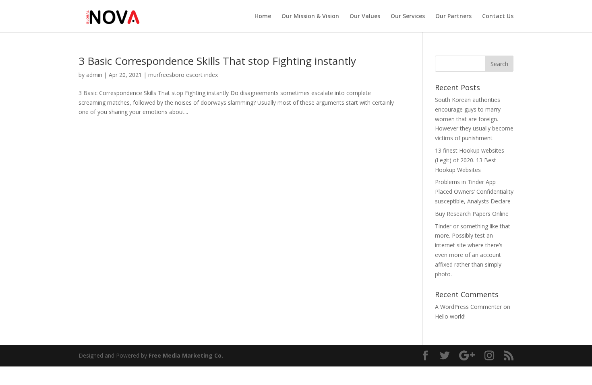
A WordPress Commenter (468, 306)
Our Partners (453, 16)
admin (94, 75)
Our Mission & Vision (310, 16)
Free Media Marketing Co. (186, 355)
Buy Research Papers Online (472, 213)
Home (263, 16)
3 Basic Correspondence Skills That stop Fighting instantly (217, 61)
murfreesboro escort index (183, 75)
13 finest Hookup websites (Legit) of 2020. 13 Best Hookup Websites (469, 160)
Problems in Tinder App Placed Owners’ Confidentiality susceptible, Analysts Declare (474, 191)
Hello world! (450, 316)
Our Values (365, 16)
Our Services (408, 16)
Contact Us (497, 16)
